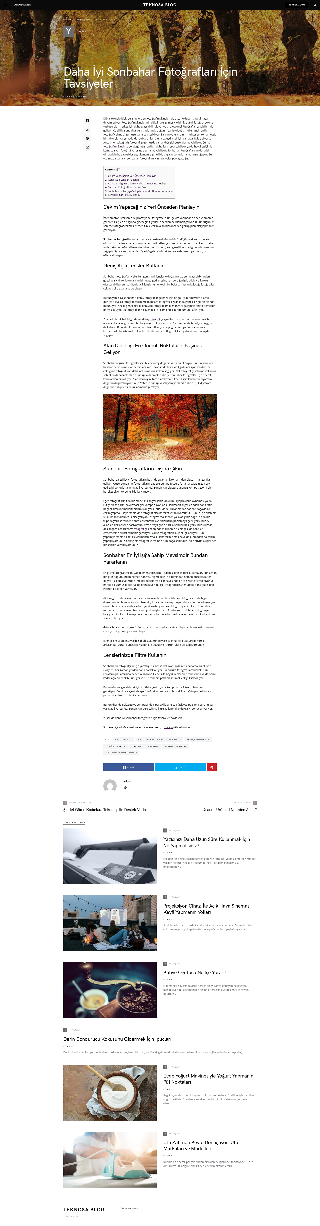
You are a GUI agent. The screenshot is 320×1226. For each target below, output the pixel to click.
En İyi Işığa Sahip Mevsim (198, 740)
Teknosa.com (297, 5)
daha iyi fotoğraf (123, 740)
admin (69, 97)
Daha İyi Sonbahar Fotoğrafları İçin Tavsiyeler (159, 740)
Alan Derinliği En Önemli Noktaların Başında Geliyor (136, 183)
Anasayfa (67, 19)
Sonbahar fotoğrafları (175, 746)
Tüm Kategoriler (129, 1208)
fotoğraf (155, 319)
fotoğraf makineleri (115, 146)
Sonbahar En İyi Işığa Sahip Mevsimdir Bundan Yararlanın (139, 191)
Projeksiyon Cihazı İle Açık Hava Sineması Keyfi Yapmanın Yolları (206, 909)
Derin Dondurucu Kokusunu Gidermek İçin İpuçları (117, 1039)
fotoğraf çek (141, 529)
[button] (118, 169)
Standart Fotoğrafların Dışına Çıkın (126, 187)
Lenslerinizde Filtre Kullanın (122, 194)
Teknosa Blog (160, 4)
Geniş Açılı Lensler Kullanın (122, 179)
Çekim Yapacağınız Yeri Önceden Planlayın (130, 175)
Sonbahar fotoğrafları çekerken (121, 753)
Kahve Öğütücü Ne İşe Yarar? (194, 973)
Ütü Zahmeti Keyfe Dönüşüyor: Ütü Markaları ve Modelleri (200, 1146)
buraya (168, 727)
